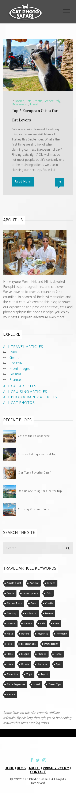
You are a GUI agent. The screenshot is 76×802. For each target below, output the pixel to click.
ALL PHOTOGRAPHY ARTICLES (30, 397)
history (27, 624)
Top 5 (29, 674)
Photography (51, 644)
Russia (25, 664)
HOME (9, 768)
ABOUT (34, 768)
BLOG (21, 768)
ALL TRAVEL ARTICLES (23, 347)
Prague (25, 654)
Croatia (37, 101)
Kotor (56, 624)
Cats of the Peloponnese (34, 436)
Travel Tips (55, 684)
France (15, 380)
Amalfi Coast (14, 583)
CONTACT (38, 772)
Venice (11, 695)
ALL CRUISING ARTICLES (25, 392)
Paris (9, 644)
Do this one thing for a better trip (40, 491)
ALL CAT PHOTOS (19, 403)
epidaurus (31, 613)
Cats (28, 101)
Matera (25, 634)
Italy (57, 101)
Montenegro (20, 104)
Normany (62, 634)
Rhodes (42, 654)
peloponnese (28, 644)
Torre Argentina (16, 684)
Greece (49, 101)
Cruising (12, 613)
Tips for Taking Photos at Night (39, 454)
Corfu (34, 603)
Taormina (12, 674)
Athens (51, 583)
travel (37, 684)
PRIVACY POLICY (56, 768)
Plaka (10, 654)
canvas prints (30, 593)
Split (58, 664)
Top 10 (44, 674)
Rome (58, 654)
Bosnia (19, 101)
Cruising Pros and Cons (33, 509)
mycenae (43, 634)
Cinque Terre (14, 603)
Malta (10, 634)
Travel (34, 104)
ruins (10, 664)
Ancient (34, 583)
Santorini (43, 664)
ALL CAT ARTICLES (20, 386)
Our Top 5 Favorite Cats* (34, 472)
